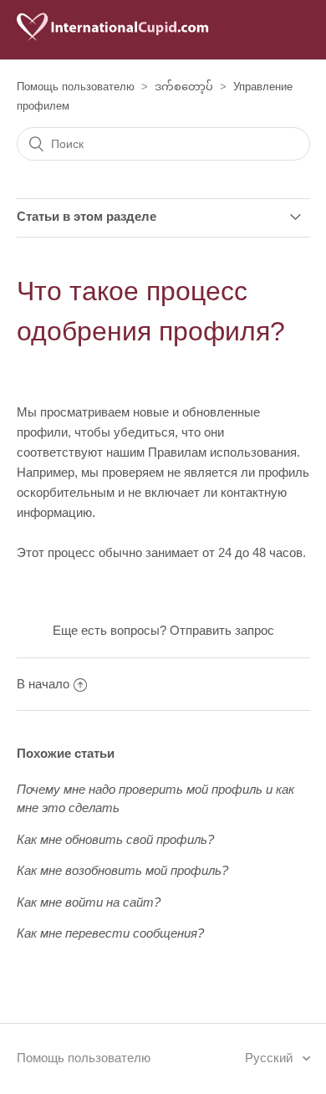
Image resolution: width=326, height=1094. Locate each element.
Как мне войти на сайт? (88, 902)
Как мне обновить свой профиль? (115, 839)
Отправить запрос (222, 630)
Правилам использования (222, 452)
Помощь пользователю (76, 86)
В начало (43, 684)
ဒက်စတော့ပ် (184, 86)
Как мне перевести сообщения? (110, 933)
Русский (270, 1058)
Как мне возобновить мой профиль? (122, 870)
